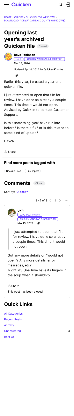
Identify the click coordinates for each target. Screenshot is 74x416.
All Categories (13, 313)
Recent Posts (13, 319)
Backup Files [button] (13, 170)
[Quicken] (21, 4)
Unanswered (37, 331)
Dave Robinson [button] (24, 54)
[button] (8, 57)
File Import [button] (33, 170)
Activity (9, 325)
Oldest (21, 192)
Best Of (9, 337)
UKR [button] (20, 210)
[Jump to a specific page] (66, 200)
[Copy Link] (16, 75)
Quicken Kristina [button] (53, 69)
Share (10, 152)
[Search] (60, 4)
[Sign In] (68, 4)
